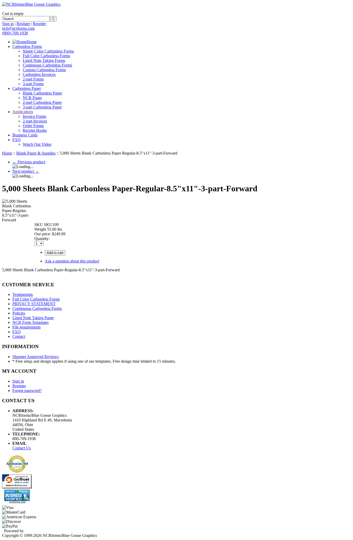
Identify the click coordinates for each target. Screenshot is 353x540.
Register (23, 23)
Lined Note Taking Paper (33, 318)
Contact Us (21, 448)
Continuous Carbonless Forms (47, 65)
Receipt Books (35, 130)
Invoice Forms (34, 116)
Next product (25, 171)
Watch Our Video (37, 144)
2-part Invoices (35, 121)
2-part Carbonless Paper (42, 102)
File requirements (26, 327)
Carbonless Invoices (39, 74)
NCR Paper (32, 98)
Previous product (28, 162)
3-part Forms (33, 84)
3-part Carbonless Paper (42, 107)
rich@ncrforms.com (18, 28)
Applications (22, 112)
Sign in (8, 23)
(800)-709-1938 (15, 33)
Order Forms (33, 125)
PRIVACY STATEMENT (34, 304)
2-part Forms (33, 79)
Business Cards (24, 135)
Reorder (39, 23)
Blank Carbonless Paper (42, 93)
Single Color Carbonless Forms (48, 51)
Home (32, 42)
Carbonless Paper (26, 88)
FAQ (16, 139)
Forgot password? (27, 390)
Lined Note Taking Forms (44, 60)
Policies (18, 313)
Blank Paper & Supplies (36, 153)
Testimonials (22, 294)
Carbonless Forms (27, 46)
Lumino (31, 531)
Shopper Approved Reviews (35, 356)
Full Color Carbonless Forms (46, 56)
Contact (18, 336)
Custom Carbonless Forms (44, 70)
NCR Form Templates (30, 322)
